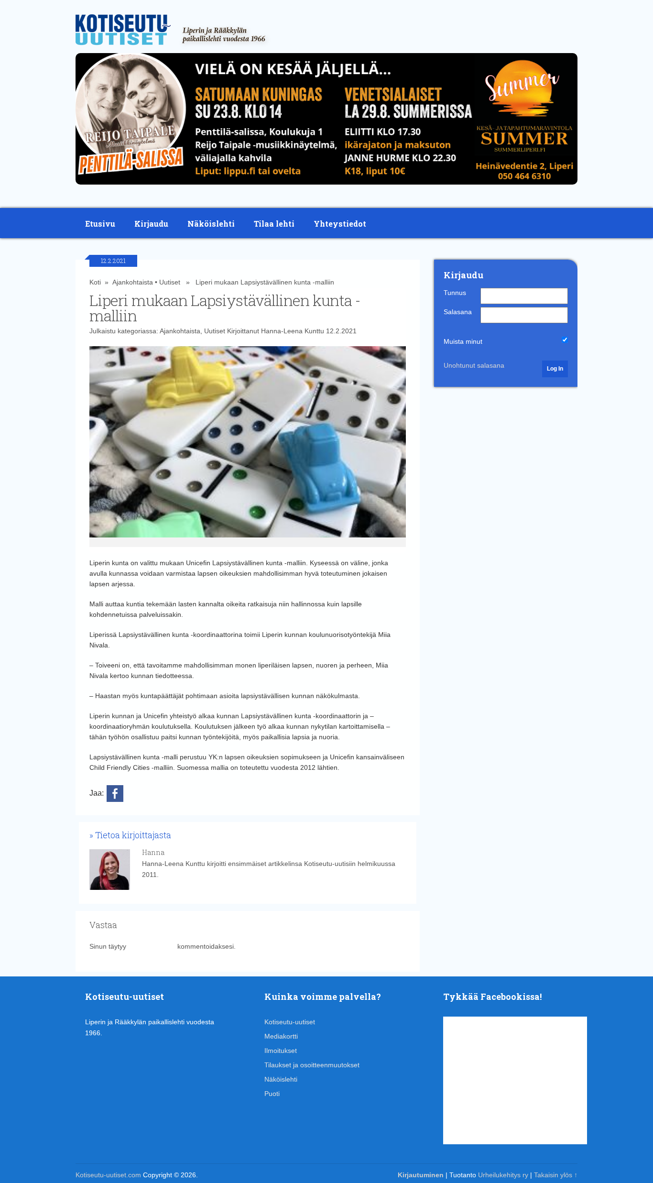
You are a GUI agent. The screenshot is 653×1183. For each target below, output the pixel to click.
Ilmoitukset (280, 1050)
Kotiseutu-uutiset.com (108, 1175)
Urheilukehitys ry (503, 1175)
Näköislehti (211, 224)
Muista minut (463, 341)
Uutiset (169, 282)
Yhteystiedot (340, 224)
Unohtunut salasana (474, 365)
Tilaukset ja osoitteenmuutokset (311, 1065)
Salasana (458, 312)
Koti (95, 282)
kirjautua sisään (151, 946)
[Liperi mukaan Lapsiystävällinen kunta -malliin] (247, 446)
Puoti (272, 1093)
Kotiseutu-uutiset (289, 1022)
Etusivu (100, 224)
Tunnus (455, 292)
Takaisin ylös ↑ (555, 1175)
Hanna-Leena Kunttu (292, 331)
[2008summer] (326, 187)
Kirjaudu (151, 224)
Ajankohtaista (132, 282)
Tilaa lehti (274, 224)
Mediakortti (281, 1036)
